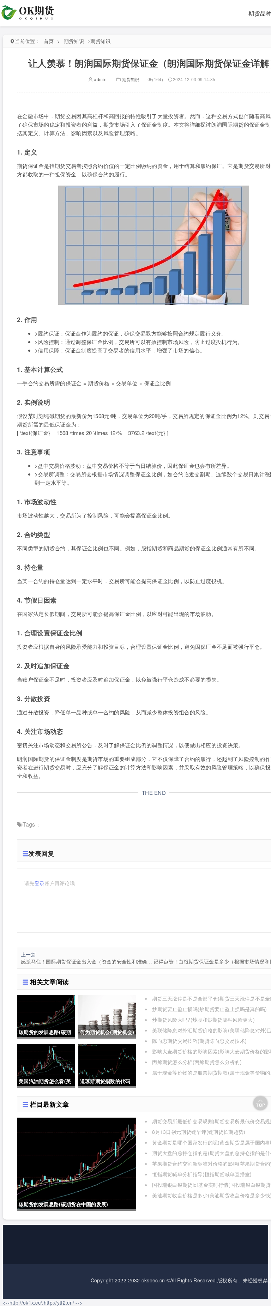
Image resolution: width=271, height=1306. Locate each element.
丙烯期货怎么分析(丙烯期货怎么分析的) (197, 1061)
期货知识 (74, 40)
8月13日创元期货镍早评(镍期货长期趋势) (198, 1131)
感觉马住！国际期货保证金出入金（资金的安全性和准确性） (87, 961)
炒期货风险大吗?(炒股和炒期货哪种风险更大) (203, 1019)
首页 (49, 40)
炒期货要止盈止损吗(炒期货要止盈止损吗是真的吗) (209, 1008)
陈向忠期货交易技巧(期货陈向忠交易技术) (199, 1040)
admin (100, 79)
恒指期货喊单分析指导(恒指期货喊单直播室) (202, 1174)
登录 (40, 883)
